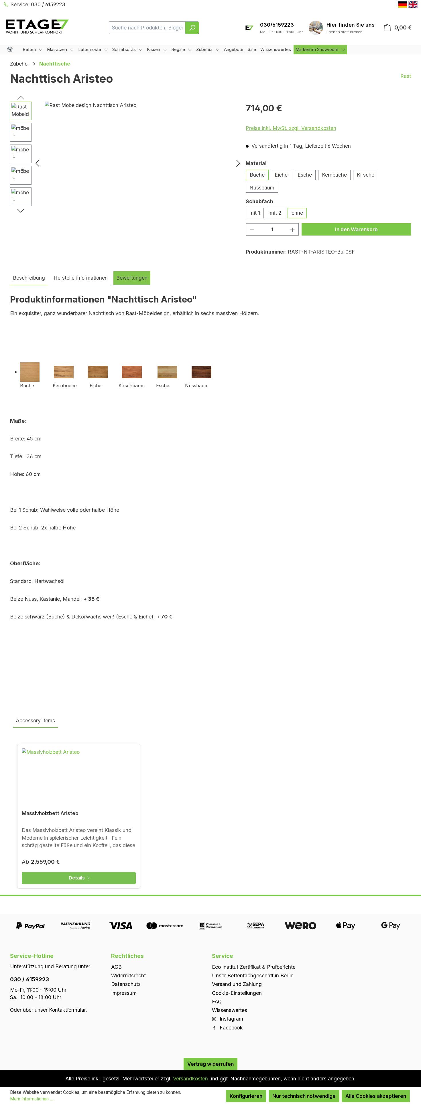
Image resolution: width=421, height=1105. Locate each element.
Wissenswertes (229, 1010)
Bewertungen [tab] (131, 278)
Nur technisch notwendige (304, 1096)
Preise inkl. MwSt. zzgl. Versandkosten (291, 128)
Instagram (230, 1019)
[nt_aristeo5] (138, 163)
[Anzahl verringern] (252, 229)
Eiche (281, 175)
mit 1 (254, 213)
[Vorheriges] (37, 163)
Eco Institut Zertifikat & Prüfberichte (254, 967)
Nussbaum (261, 188)
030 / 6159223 (29, 979)
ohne (297, 213)
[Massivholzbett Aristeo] (79, 777)
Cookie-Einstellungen (237, 993)
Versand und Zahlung (237, 984)
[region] (126, 163)
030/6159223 (277, 25)
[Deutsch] (402, 4)
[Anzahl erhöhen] (292, 229)
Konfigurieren (246, 1096)
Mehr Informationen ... (31, 1099)
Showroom (350, 25)
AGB (116, 967)
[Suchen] (192, 27)
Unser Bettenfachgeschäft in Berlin (253, 975)
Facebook (230, 1027)
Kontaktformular (67, 1010)
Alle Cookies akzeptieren (375, 1096)
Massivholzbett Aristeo (50, 813)
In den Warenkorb (356, 229)
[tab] (29, 278)
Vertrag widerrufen (210, 1064)
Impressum (124, 993)
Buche (257, 175)
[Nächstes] (238, 163)
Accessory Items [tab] (35, 720)
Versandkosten (190, 1079)
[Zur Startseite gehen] (37, 26)
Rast (405, 76)
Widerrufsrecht (128, 975)
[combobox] (147, 27)
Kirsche (365, 175)
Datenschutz (126, 984)
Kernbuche (334, 175)
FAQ (217, 1001)
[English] (413, 4)
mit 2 (275, 213)
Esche (305, 175)
